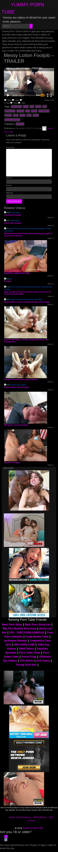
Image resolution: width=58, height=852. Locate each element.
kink (27, 111)
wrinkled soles (12, 119)
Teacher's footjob (12, 462)
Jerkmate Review (15, 640)
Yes (6, 836)
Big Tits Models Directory (19, 628)
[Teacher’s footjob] (25, 445)
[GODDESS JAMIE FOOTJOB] (25, 256)
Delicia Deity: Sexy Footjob (16, 387)
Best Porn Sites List (38, 624)
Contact (31, 820)
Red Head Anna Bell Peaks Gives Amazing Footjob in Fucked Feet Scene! (28, 234)
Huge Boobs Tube (37, 636)
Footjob (20, 124)
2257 (51, 817)
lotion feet (44, 111)
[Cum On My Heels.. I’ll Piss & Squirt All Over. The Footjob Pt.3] (25, 322)
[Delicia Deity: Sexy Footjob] (15, 385)
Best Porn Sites (12, 624)
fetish (38, 106)
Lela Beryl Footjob (12, 215)
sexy (15, 115)
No (5, 839)
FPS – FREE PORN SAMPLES (26, 632)
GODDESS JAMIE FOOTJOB (17, 273)
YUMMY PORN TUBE (33, 828)
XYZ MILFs (27, 660)
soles (22, 115)
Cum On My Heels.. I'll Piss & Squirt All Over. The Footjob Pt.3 (26, 340)
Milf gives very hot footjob (16, 425)
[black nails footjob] (12, 220)
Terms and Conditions (20, 817)
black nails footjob (12, 223)
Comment (10, 147)
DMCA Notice (40, 817)
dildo (25, 106)
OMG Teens (26, 648)
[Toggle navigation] (5, 5)
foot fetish (10, 111)
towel (36, 115)
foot (45, 106)
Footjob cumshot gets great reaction (21, 379)
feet (32, 106)
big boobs (16, 106)
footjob (20, 111)
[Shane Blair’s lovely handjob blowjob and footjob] (23, 299)
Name (9, 178)
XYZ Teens (43, 660)
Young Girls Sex (26, 664)
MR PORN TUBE (24, 644)
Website (9, 193)
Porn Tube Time (29, 652)
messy (8, 115)
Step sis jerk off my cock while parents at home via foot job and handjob (27, 293)
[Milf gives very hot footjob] (25, 408)
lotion (34, 111)
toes (29, 115)
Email (9, 185)
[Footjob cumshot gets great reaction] (25, 362)
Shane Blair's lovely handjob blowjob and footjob (27, 302)
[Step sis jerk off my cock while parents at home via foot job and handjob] (29, 288)
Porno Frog (28, 656)
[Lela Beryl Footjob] (12, 212)
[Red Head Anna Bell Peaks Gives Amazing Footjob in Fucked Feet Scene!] (29, 230)
